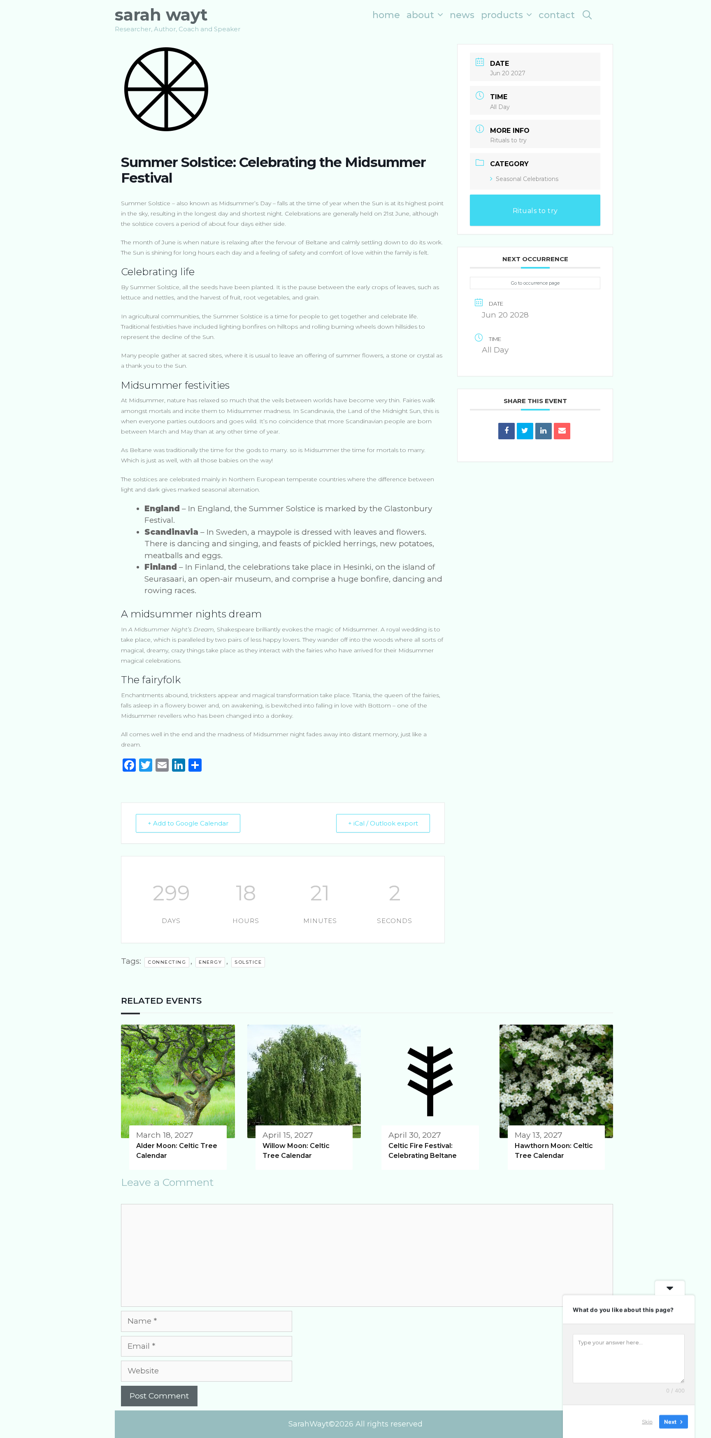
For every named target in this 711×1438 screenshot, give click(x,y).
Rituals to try (508, 140)
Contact (557, 15)
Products (502, 15)
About (420, 15)
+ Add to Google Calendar (188, 823)
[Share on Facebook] (506, 431)
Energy (210, 962)
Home (386, 15)
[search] (587, 15)
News (462, 15)
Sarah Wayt (161, 15)
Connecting (167, 962)
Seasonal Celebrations (527, 179)
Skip (647, 1421)
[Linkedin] (543, 431)
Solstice (248, 962)
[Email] (562, 431)
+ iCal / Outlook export (383, 823)
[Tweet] (525, 431)
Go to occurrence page (535, 283)
